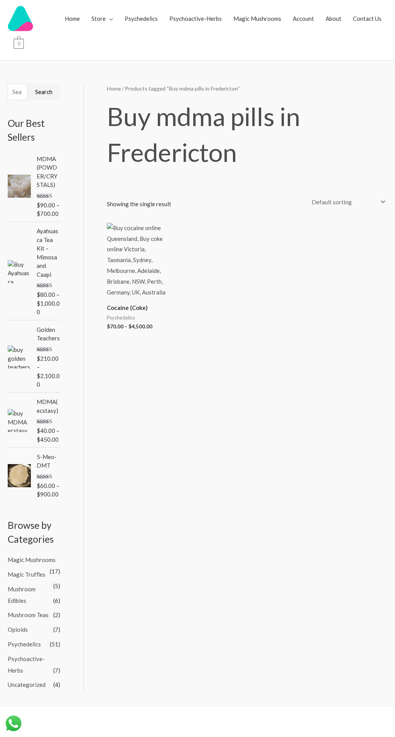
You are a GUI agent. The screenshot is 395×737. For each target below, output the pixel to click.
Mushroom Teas (28, 614)
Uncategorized (27, 684)
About (333, 18)
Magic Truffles (27, 574)
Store (98, 18)
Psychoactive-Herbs (195, 18)
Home (72, 18)
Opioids (18, 629)
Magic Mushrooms (257, 18)
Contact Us (367, 18)
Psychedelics (141, 18)
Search (43, 91)
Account (303, 18)
